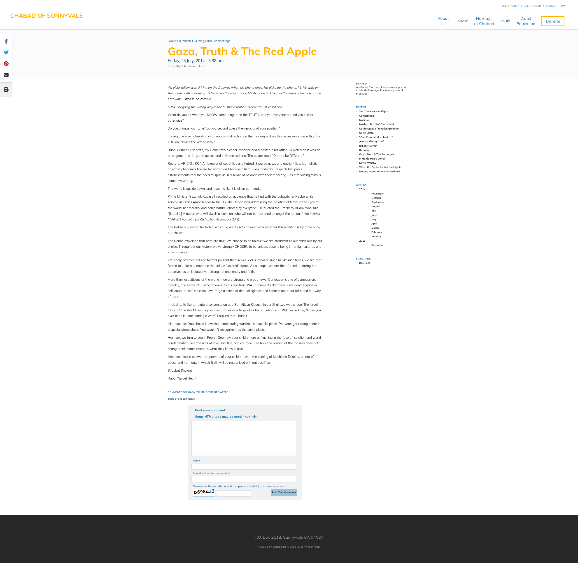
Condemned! (367, 115)
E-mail (211, 473)
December (377, 245)
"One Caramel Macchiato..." (376, 137)
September (377, 202)
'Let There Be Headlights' (374, 111)
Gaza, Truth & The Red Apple (376, 154)
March (375, 227)
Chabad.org (280, 546)
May (373, 219)
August (375, 206)
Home (503, 6)
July (373, 210)
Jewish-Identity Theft (372, 141)
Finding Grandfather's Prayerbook (379, 171)
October (376, 197)
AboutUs (443, 21)
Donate (461, 20)
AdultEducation (526, 21)
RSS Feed (365, 262)
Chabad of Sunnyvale (46, 15)
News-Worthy (367, 162)
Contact (551, 6)
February (376, 232)
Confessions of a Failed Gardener (379, 128)
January (376, 236)
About (515, 6)
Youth (505, 20)
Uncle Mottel (366, 132)
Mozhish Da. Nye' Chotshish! (376, 124)
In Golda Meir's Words (372, 158)
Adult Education (180, 41)
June (374, 215)
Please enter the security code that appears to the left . (238, 486)
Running (364, 150)
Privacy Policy (312, 546)
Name (196, 460)
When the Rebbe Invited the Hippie (380, 167)
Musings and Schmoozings (212, 41)
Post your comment (210, 410)
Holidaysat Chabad (484, 21)
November (377, 193)
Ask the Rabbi (532, 6)
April (374, 223)
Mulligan (364, 120)
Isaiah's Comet (368, 145)
